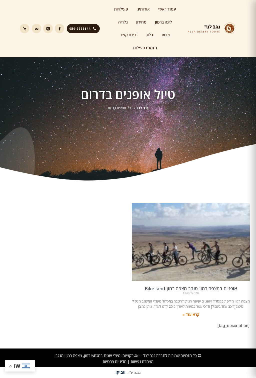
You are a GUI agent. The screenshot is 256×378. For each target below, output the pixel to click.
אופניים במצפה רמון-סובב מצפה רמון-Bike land (191, 289)
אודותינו (143, 9)
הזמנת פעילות (145, 47)
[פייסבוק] (59, 28)
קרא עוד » (191, 314)
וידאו (166, 35)
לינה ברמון (163, 22)
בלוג (149, 35)
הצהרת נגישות (142, 361)
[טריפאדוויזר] (36, 28)
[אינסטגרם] (48, 28)
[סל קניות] (24, 28)
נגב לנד (142, 108)
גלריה (123, 22)
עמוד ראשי (167, 9)
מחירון (141, 22)
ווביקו (121, 372)
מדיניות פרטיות (114, 361)
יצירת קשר (129, 35)
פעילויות (121, 9)
